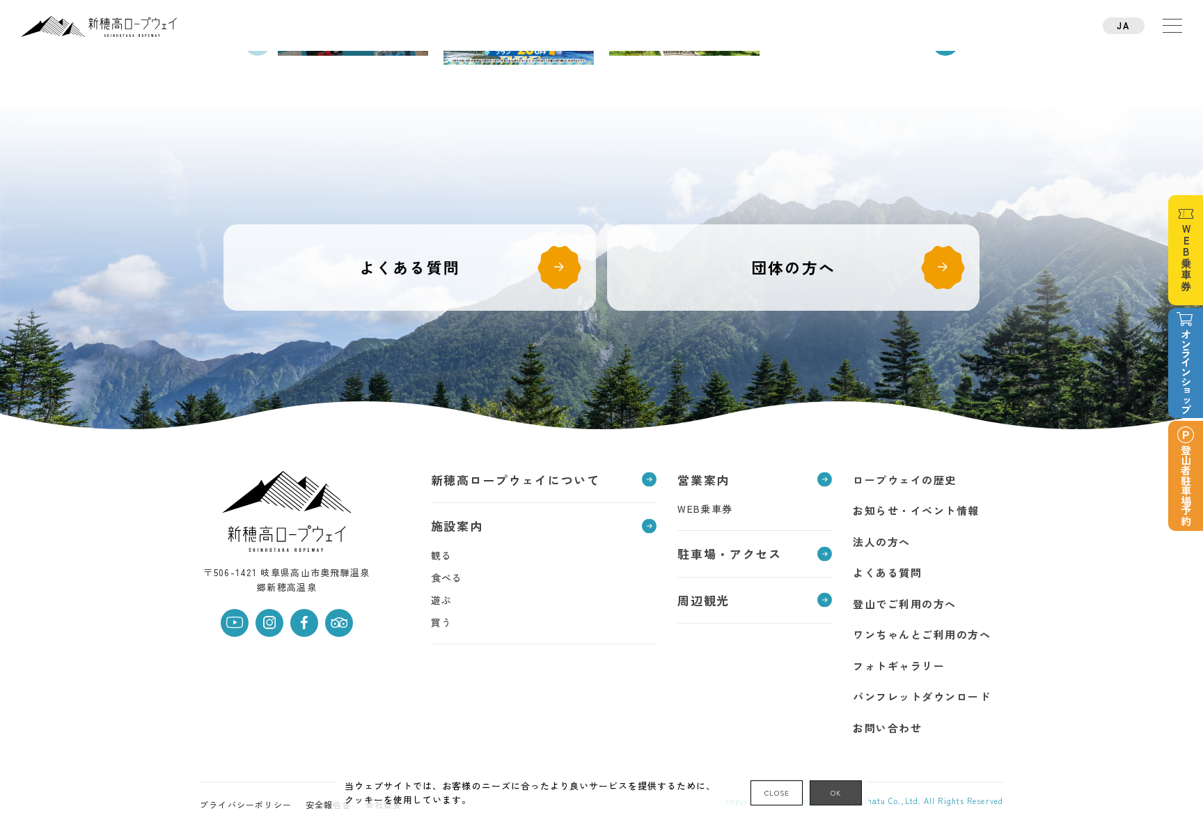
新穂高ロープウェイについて (515, 479)
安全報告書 (329, 804)
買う (442, 622)
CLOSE (776, 792)
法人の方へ (882, 541)
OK (836, 792)
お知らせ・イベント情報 (916, 510)
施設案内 (457, 525)
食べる (447, 578)
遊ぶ (442, 600)
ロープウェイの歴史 (905, 479)
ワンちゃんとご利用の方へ (922, 634)
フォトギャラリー (899, 665)
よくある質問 (409, 267)
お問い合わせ (887, 727)
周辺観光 (703, 600)
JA (1123, 25)
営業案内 (703, 479)
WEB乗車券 (704, 509)
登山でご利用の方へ (905, 603)
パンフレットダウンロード (922, 696)
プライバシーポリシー (246, 804)
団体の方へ (793, 267)
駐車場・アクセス (729, 553)
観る (442, 555)
